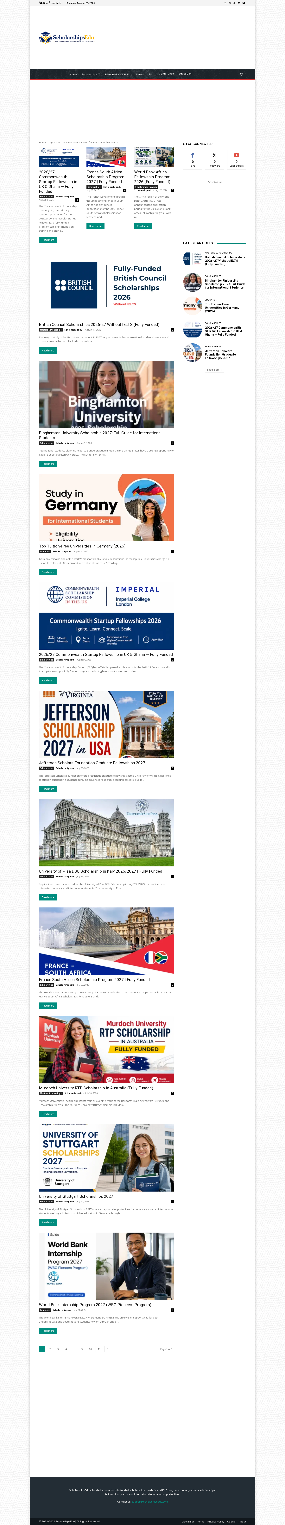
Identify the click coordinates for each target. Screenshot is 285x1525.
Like (193, 153)
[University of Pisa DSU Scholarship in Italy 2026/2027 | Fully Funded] (106, 832)
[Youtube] (243, 3)
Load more (213, 369)
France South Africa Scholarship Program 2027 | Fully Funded (105, 177)
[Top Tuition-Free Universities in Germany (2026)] (106, 507)
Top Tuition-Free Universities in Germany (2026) (82, 546)
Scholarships (46, 196)
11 (99, 1349)
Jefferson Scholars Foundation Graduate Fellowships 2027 (92, 763)
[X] (234, 3)
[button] (241, 74)
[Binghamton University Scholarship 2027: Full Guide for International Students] (106, 394)
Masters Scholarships (51, 329)
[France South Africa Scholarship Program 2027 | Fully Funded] (106, 157)
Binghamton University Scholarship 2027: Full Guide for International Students (225, 284)
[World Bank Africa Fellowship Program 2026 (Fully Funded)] (154, 157)
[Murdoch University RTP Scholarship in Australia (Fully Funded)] (106, 1049)
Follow (214, 153)
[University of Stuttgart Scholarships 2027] (106, 1158)
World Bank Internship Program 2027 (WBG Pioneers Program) (95, 1304)
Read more (48, 239)
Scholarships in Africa (146, 187)
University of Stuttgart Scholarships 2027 (76, 1196)
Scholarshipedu (65, 196)
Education (45, 551)
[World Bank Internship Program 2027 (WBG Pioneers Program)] (106, 1266)
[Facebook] (225, 3)
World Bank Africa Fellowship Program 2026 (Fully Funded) (152, 177)
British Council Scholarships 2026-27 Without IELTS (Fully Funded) (99, 324)
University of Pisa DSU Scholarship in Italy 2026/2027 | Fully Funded (100, 871)
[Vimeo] (239, 3)
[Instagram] (229, 3)
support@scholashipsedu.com (150, 1501)
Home (42, 142)
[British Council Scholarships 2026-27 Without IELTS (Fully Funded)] (106, 286)
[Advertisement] (175, 38)
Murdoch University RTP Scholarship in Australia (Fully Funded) (96, 1088)
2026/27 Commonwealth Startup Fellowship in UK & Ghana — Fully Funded (58, 182)
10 (90, 1349)
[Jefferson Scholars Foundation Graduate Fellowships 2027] (106, 724)
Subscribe (237, 153)
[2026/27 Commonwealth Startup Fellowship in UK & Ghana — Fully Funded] (59, 157)
